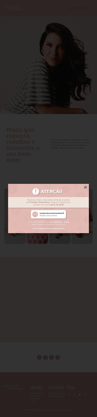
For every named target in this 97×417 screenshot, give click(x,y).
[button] (85, 187)
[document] (48, 208)
